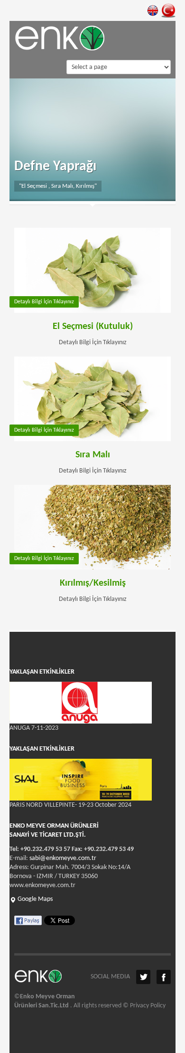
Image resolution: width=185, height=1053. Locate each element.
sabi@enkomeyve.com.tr (62, 858)
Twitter (143, 977)
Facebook (164, 977)
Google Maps (34, 899)
